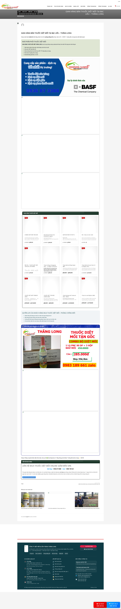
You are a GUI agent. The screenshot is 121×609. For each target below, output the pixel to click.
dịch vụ (39, 474)
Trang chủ (32, 553)
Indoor (48, 532)
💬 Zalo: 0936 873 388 (88, 549)
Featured (77, 535)
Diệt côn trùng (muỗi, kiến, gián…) (61, 571)
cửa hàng (62, 472)
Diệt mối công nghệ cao (60, 566)
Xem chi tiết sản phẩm (86, 573)
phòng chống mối (49, 37)
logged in (27, 516)
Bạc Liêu (41, 25)
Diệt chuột (57, 574)
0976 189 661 (39, 569)
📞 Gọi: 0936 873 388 (88, 546)
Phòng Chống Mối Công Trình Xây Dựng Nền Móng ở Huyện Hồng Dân (87, 508)
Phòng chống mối (46, 553)
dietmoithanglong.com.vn (87, 575)
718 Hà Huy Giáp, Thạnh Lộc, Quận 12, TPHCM (37, 579)
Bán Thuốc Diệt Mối (51, 25)
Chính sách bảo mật (82, 580)
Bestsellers (78, 530)
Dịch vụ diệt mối (38, 553)
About (48, 535)
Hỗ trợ (95, 587)
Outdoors (48, 533)
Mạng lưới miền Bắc (59, 576)
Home (48, 530)
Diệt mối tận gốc (58, 561)
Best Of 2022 (78, 533)
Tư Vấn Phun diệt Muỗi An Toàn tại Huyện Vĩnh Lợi (56, 508)
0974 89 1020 (33, 578)
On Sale (77, 532)
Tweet (22, 483)
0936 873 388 (33, 569)
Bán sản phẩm (45, 25)
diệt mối (31, 37)
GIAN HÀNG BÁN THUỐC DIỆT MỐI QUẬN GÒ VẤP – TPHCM (31, 508)
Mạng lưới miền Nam (59, 579)
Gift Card (77, 536)
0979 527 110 (39, 563)
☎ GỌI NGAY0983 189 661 (100, 604)
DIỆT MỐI (33, 44)
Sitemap (92, 587)
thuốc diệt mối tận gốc (32, 47)
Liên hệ (66, 553)
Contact (48, 536)
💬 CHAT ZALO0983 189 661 (113, 604)
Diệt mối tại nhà (58, 564)
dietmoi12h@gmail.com (30, 24)
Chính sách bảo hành (82, 579)
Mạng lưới (61, 553)
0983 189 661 (33, 563)
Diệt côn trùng (54, 553)
